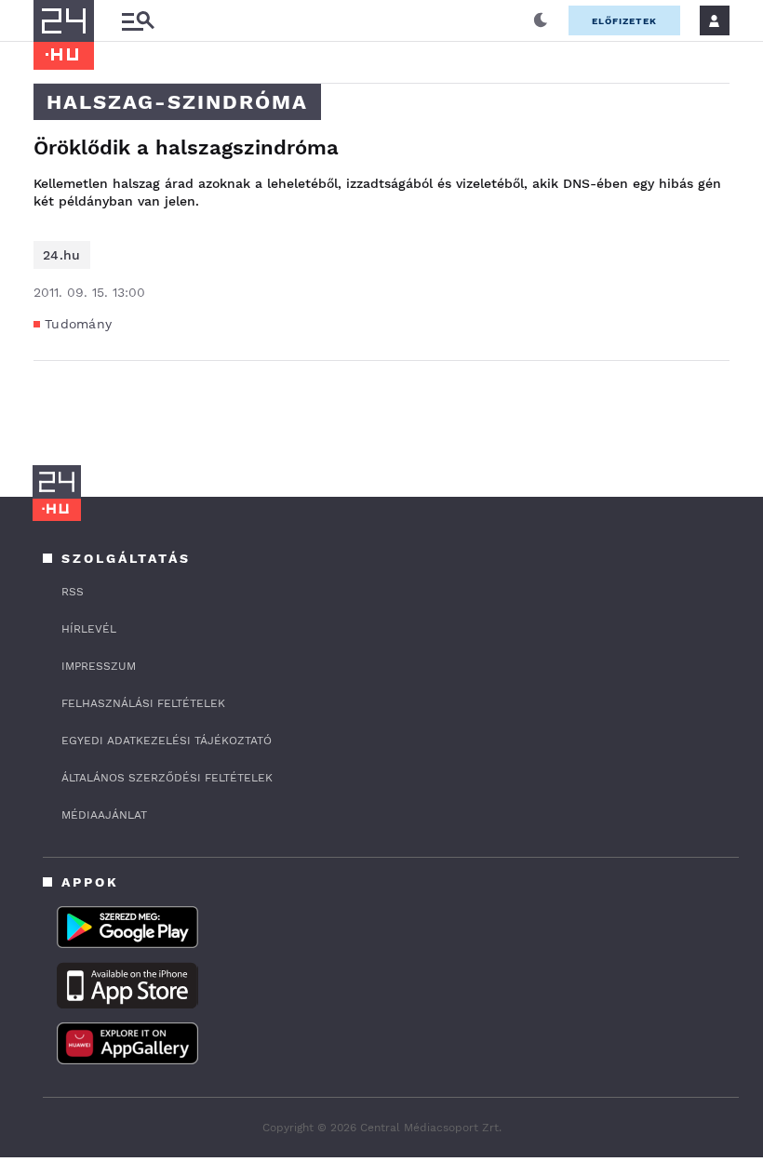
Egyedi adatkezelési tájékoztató (166, 740)
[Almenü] (138, 21)
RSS (72, 591)
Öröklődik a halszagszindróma (186, 147)
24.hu (62, 254)
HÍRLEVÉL (88, 628)
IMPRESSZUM (98, 666)
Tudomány (78, 323)
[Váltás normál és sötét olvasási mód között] (540, 20)
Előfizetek (624, 21)
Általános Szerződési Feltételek (167, 777)
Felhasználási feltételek (143, 703)
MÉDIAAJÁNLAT (104, 814)
